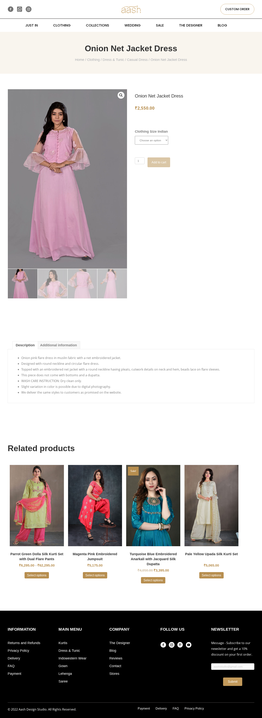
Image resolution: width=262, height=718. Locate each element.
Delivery (14, 658)
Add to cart (159, 162)
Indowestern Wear (72, 658)
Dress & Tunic (113, 60)
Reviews (115, 658)
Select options (36, 575)
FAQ (11, 666)
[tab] (25, 345)
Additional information (58, 345)
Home (79, 60)
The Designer (119, 643)
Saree (63, 681)
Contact (115, 666)
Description (25, 345)
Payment (14, 674)
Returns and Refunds (24, 643)
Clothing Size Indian (151, 131)
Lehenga (65, 674)
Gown (63, 666)
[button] (237, 9)
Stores (114, 674)
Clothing (93, 60)
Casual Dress (137, 60)
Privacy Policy (18, 651)
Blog (112, 651)
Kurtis (62, 643)
